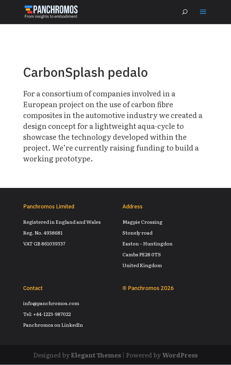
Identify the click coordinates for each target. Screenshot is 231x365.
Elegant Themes (96, 354)
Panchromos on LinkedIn (53, 324)
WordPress (180, 354)
